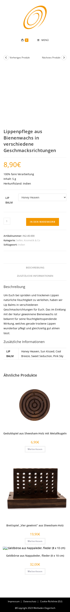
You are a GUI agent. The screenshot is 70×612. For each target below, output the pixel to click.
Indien (21, 244)
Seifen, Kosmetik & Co (28, 240)
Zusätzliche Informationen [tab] (35, 275)
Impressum (14, 601)
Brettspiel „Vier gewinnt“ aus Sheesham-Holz (35, 525)
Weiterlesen (35, 449)
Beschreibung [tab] (35, 267)
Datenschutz (29, 601)
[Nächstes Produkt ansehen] (63, 57)
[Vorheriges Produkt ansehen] (6, 57)
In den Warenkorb (42, 221)
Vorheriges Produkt (20, 57)
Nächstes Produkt (51, 57)
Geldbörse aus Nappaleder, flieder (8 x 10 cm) (35, 555)
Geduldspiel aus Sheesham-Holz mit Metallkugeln (35, 433)
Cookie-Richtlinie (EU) (51, 601)
